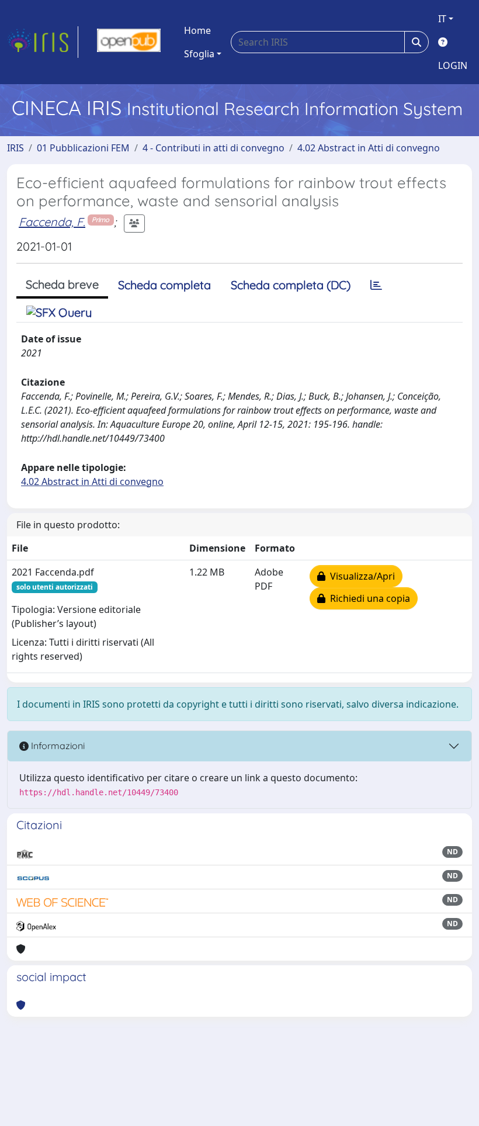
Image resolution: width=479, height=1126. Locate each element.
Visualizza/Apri (360, 576)
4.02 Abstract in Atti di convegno (368, 147)
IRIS (15, 147)
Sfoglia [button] (199, 53)
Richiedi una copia (367, 598)
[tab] (376, 285)
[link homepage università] (129, 42)
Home (197, 30)
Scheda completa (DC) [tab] (290, 285)
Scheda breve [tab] (62, 284)
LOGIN (452, 65)
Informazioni (57, 745)
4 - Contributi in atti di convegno (213, 147)
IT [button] (442, 18)
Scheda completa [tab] (164, 285)
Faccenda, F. (52, 221)
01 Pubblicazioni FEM (83, 147)
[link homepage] (42, 42)
